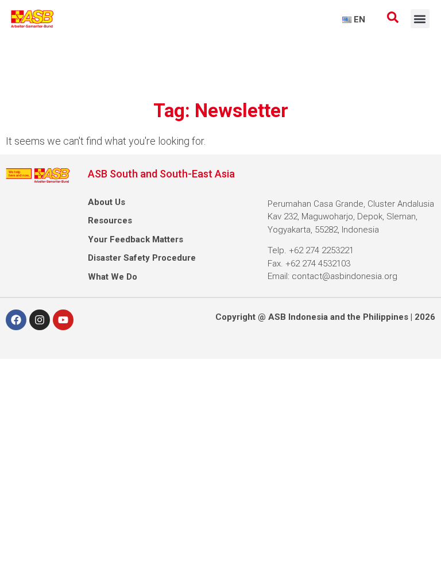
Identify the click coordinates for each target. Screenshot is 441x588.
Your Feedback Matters (135, 239)
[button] (420, 18)
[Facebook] (16, 320)
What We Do (112, 277)
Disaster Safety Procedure (142, 258)
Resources (110, 220)
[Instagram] (39, 320)
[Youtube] (63, 320)
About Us (106, 202)
